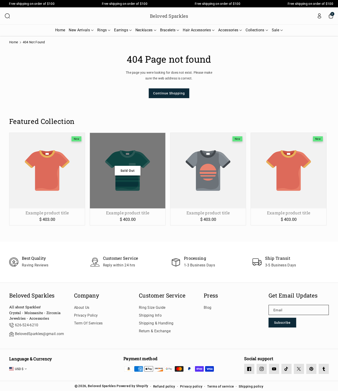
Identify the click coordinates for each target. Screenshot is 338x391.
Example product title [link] (47, 213)
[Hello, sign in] (319, 16)
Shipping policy (251, 386)
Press (211, 295)
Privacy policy (191, 386)
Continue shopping (169, 93)
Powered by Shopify (132, 386)
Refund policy (164, 386)
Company (86, 295)
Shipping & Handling (156, 323)
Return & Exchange (155, 331)
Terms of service (220, 386)
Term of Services (88, 323)
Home (13, 42)
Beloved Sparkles (32, 295)
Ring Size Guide (152, 307)
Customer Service (162, 295)
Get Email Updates (293, 295)
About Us (81, 307)
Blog (207, 307)
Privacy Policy (86, 315)
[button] (7, 16)
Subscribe (282, 322)
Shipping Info (150, 315)
